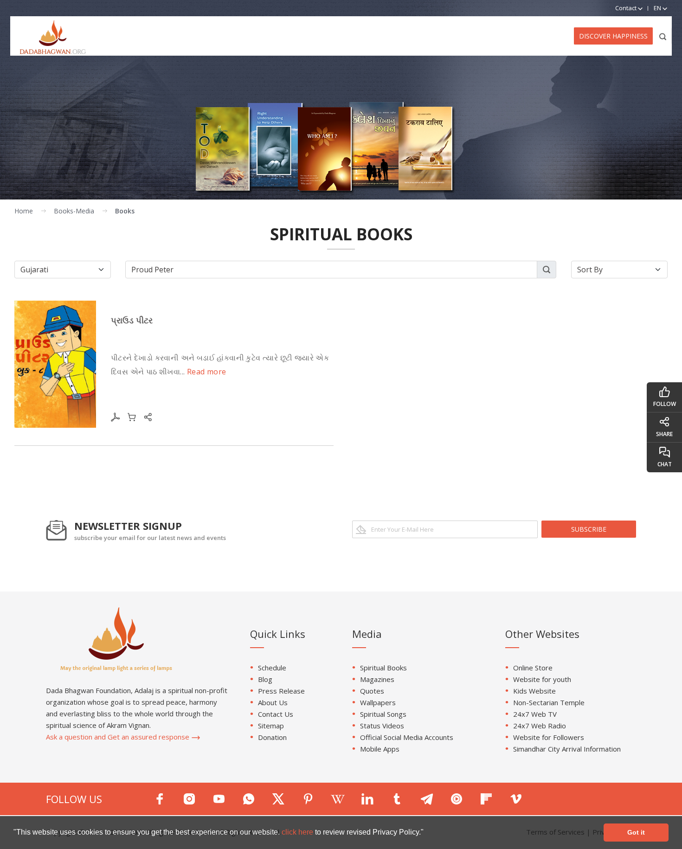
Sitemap (271, 725)
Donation (272, 737)
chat (664, 464)
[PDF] (115, 416)
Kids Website (534, 690)
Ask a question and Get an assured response (118, 736)
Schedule (272, 667)
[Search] (663, 36)
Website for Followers (548, 737)
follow (664, 404)
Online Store (533, 667)
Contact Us (275, 714)
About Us (273, 702)
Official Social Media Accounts (406, 737)
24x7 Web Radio (539, 725)
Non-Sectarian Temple (549, 702)
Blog (265, 679)
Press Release (281, 690)
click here (298, 832)
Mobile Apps (379, 748)
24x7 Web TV (535, 714)
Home (23, 210)
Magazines (377, 679)
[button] (426, 833)
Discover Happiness (613, 36)
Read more (206, 372)
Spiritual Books (383, 667)
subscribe (588, 529)
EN (658, 8)
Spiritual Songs (383, 714)
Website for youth (542, 679)
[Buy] (131, 416)
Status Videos (382, 725)
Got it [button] (636, 832)
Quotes (372, 690)
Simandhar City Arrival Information (567, 748)
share (664, 434)
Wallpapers (378, 702)
